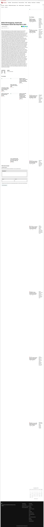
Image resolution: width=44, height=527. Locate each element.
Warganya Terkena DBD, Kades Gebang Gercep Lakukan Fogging (33, 424)
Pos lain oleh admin (10, 71)
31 (32, 497)
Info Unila (2, 5)
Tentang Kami (24, 503)
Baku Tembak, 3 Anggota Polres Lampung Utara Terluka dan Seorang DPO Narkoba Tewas (33, 227)
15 (41, 493)
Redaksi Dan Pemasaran (25, 506)
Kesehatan (6, 7)
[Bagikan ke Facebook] (23, 26)
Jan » (37, 498)
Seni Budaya (38, 2)
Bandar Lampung (21, 5)
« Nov (35, 498)
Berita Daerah (33, 2)
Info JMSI (6, 5)
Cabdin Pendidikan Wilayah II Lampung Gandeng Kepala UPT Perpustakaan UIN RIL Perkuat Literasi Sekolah (33, 20)
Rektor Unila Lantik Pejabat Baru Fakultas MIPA (13, 85)
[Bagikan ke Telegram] (27, 26)
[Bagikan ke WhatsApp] (25, 26)
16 (30, 494)
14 (39, 493)
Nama (3, 179)
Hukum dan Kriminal (15, 2)
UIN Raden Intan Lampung (12, 5)
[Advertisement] (14, 15)
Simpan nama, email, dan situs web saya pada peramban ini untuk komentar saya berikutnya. (14, 183)
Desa (17, 5)
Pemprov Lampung (27, 5)
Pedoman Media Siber (25, 507)
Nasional (30, 506)
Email (16, 179)
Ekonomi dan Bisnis (21, 2)
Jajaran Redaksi (24, 504)
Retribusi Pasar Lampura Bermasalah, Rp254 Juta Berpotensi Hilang (33, 162)
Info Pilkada (30, 503)
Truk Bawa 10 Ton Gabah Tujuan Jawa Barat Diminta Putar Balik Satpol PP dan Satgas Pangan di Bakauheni (33, 31)
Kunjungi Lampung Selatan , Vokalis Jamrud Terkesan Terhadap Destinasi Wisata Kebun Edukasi (23, 80)
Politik (26, 2)
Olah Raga (29, 2)
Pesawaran (30, 519)
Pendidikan (9, 2)
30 (30, 497)
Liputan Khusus (31, 504)
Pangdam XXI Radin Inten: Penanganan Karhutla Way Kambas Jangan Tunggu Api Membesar (33, 96)
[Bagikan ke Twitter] (24, 26)
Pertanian (30, 507)
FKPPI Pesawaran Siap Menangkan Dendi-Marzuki (5, 94)
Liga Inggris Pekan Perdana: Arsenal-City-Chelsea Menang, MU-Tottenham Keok (33, 293)
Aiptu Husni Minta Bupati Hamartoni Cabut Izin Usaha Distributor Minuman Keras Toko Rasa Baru (33, 358)
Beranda (2, 7)
